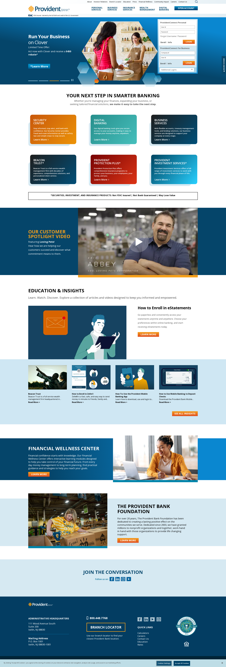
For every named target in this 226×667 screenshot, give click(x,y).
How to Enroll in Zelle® (83, 394)
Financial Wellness (145, 2)
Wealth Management (147, 9)
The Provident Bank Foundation (143, 509)
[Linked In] (117, 579)
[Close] (222, 662)
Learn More (40, 139)
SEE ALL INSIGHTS (184, 413)
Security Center (33, 117)
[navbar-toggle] (138, 241)
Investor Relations (100, 2)
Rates (140, 644)
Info (170, 42)
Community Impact (161, 2)
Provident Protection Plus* (98, 157)
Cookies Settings (164, 663)
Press (135, 2)
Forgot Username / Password (173, 36)
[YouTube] (152, 619)
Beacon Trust (34, 394)
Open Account (186, 8)
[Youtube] (129, 579)
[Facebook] (112, 579)
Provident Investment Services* (160, 157)
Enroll (163, 42)
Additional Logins (169, 69)
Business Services (112, 9)
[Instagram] (123, 579)
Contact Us (183, 2)
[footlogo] (40, 604)
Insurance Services (129, 9)
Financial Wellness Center (63, 448)
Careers (174, 2)
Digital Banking (164, 9)
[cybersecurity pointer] (186, 626)
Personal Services (97, 9)
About (89, 2)
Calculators (143, 633)
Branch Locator (115, 2)
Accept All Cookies (182, 663)
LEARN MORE (39, 68)
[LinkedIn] (146, 619)
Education (127, 2)
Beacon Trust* (33, 157)
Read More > (34, 402)
